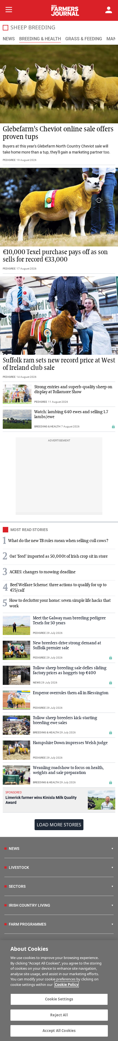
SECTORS (17, 886)
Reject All (59, 1014)
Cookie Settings (59, 999)
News (9, 38)
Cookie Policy (66, 984)
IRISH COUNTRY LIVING (29, 905)
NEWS (37, 682)
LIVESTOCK (19, 867)
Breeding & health (40, 38)
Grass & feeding (83, 38)
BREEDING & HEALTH (47, 426)
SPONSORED (13, 792)
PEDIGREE (9, 159)
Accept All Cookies (59, 1030)
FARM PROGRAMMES (27, 924)
